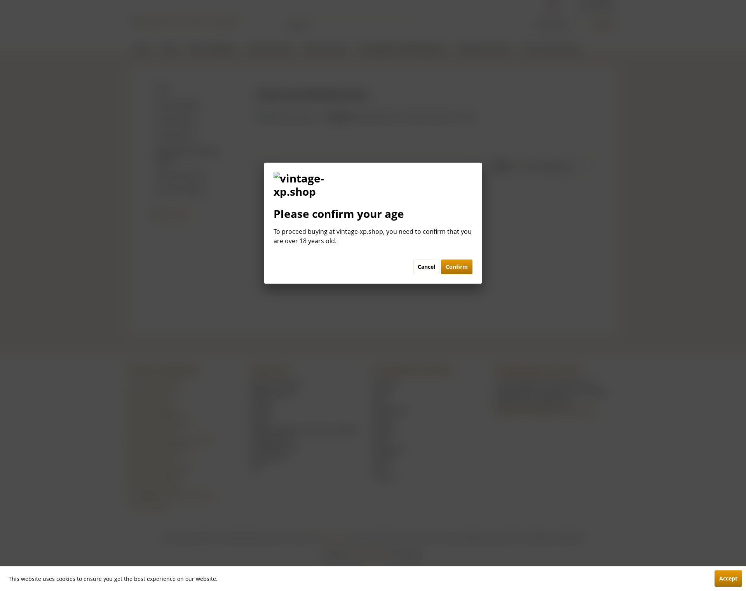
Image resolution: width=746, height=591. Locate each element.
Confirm (457, 266)
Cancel (426, 266)
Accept (728, 578)
